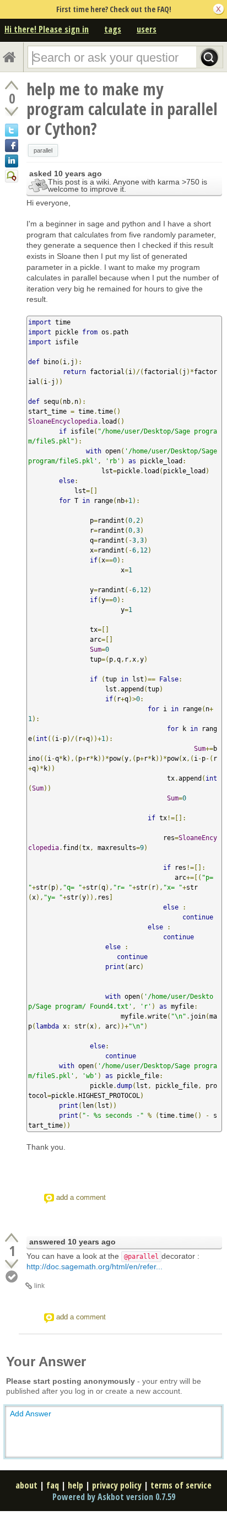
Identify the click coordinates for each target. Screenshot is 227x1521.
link (39, 1286)
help (75, 1485)
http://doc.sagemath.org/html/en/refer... (94, 1266)
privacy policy (117, 1485)
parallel (43, 150)
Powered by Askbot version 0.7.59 (113, 1497)
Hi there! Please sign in (46, 29)
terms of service (181, 1485)
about (26, 1485)
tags (112, 29)
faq (52, 1485)
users (146, 29)
